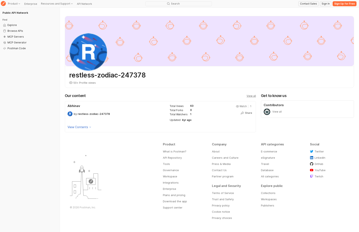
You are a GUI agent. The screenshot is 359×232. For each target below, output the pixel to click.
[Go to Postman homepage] (3, 4)
